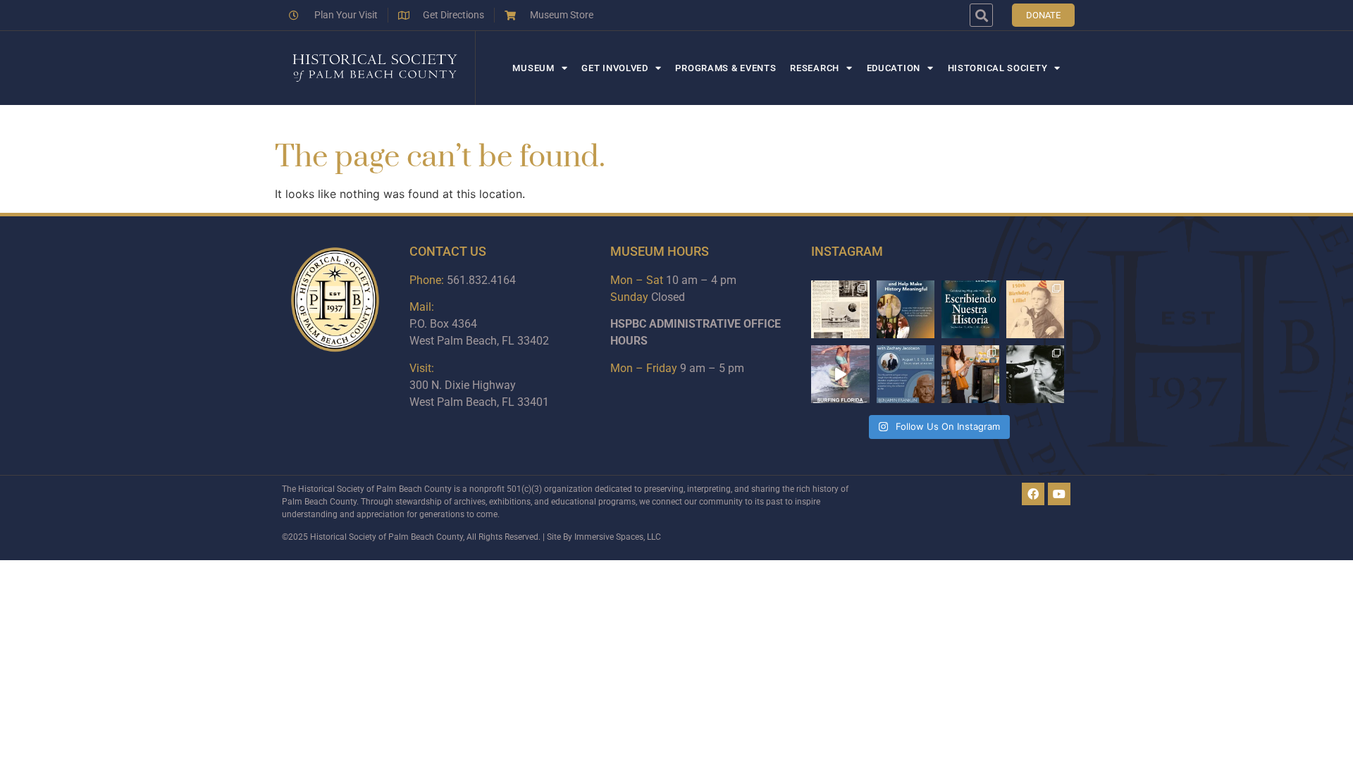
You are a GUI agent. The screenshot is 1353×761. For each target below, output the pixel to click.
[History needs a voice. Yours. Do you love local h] (905, 309)
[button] (981, 15)
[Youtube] (1059, 494)
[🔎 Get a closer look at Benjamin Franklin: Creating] (905, 374)
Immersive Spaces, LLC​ (617, 537)
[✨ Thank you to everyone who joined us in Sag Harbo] (970, 374)
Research (814, 68)
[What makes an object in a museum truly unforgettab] (840, 374)
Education (893, 68)
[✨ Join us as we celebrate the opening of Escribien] (970, 309)
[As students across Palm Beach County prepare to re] (1035, 374)
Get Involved (614, 68)
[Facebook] (1033, 494)
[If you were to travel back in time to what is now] (840, 309)
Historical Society (998, 68)
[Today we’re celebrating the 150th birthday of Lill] (1035, 309)
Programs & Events (725, 68)
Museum (533, 68)
